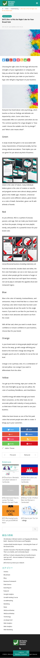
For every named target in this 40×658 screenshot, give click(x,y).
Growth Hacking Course (11, 597)
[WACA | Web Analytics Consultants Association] (8, 3)
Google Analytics (9, 594)
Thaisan (12, 448)
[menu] (37, 3)
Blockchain (7, 575)
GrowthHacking (7, 16)
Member (18, 654)
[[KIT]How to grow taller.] (11, 455)
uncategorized (8, 620)
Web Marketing (8, 630)
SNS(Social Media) (9, 610)
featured (6, 591)
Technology (7, 617)
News (5, 607)
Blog (5, 578)
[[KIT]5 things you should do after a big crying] (29, 455)
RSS (20, 648)
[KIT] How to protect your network (14, 563)
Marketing (7, 604)
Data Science (7, 584)
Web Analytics (8, 623)
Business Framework (10, 581)
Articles (6, 572)
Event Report (7, 588)
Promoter (24, 654)
